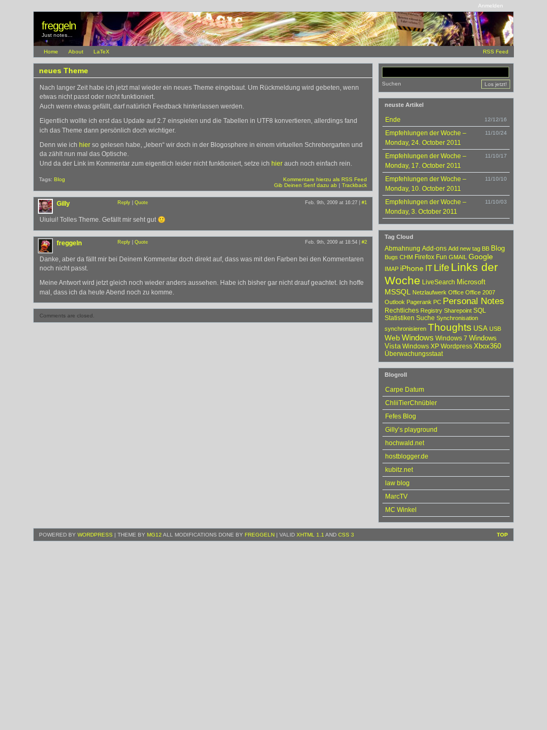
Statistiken (400, 318)
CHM (406, 257)
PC (437, 302)
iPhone (412, 268)
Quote (141, 202)
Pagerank (419, 302)
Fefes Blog (400, 416)
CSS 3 (346, 535)
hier (84, 145)
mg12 (154, 535)
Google (480, 256)
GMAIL (458, 257)
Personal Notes (473, 301)
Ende (393, 119)
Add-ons (434, 248)
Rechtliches (402, 310)
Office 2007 (480, 292)
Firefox (424, 257)
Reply (124, 202)
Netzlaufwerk (429, 292)
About (75, 52)
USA (480, 328)
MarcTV (396, 496)
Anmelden (490, 6)
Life (441, 267)
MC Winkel (401, 510)
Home (51, 52)
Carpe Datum (404, 389)
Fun (441, 257)
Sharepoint (458, 310)
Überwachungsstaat (414, 354)
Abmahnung (402, 248)
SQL (479, 310)
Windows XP (420, 346)
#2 (364, 242)
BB (485, 248)
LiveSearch (438, 282)
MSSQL (398, 292)
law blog (397, 483)
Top (502, 535)
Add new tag (464, 248)
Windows (418, 337)
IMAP (391, 269)
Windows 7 (451, 338)
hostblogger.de (406, 456)
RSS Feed (496, 52)
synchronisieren (405, 328)
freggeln (59, 26)
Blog (59, 179)
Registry (431, 310)
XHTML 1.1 (310, 535)
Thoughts (450, 327)
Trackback (354, 185)
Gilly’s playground (411, 429)
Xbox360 (487, 346)
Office (456, 292)
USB (495, 328)
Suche (425, 318)
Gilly (63, 203)
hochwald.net (404, 443)
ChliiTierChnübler (411, 403)
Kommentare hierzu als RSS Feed (325, 179)
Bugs (391, 257)
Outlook (395, 302)
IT (428, 268)
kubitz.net (399, 469)
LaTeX (101, 52)
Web (392, 337)
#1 (364, 202)
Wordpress (456, 346)
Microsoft (471, 282)
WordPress (95, 535)
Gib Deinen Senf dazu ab (305, 185)
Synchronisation (457, 318)
